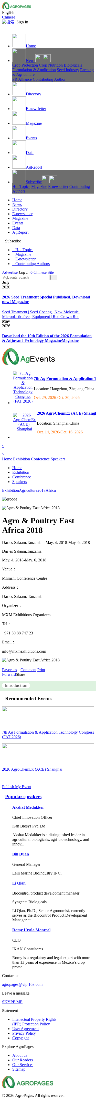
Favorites (9, 670)
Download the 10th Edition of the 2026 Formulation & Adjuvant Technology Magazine (47, 338)
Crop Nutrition (51, 65)
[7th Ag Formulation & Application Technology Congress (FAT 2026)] (23, 401)
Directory (33, 94)
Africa (51, 490)
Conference (40, 459)
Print (41, 670)
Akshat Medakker (28, 807)
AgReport (34, 167)
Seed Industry (68, 70)
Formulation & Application (34, 70)
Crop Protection (25, 65)
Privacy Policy (24, 1033)
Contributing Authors (31, 263)
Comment (28, 670)
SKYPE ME (12, 1002)
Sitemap (18, 1069)
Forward (9, 674)
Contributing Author (49, 79)
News (30, 60)
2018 (41, 490)
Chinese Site (44, 272)
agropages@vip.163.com (22, 984)
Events (31, 138)
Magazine (34, 123)
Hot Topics (21, 186)
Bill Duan (20, 854)
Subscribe (34, 182)
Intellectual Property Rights (34, 1021)
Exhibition (21, 459)
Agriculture (28, 490)
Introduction (16, 685)
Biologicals (73, 65)
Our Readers (22, 1060)
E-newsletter (36, 108)
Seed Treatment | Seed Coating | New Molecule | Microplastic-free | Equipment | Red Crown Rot (41, 314)
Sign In (22, 22)
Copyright (20, 1038)
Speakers (58, 459)
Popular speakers (23, 796)
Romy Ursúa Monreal (31, 930)
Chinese (8, 17)
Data (30, 152)
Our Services (22, 1064)
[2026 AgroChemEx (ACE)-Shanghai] (24, 429)
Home (31, 46)
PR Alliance (22, 79)
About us (19, 1055)
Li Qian (19, 883)
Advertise (10, 272)
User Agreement (25, 1028)
